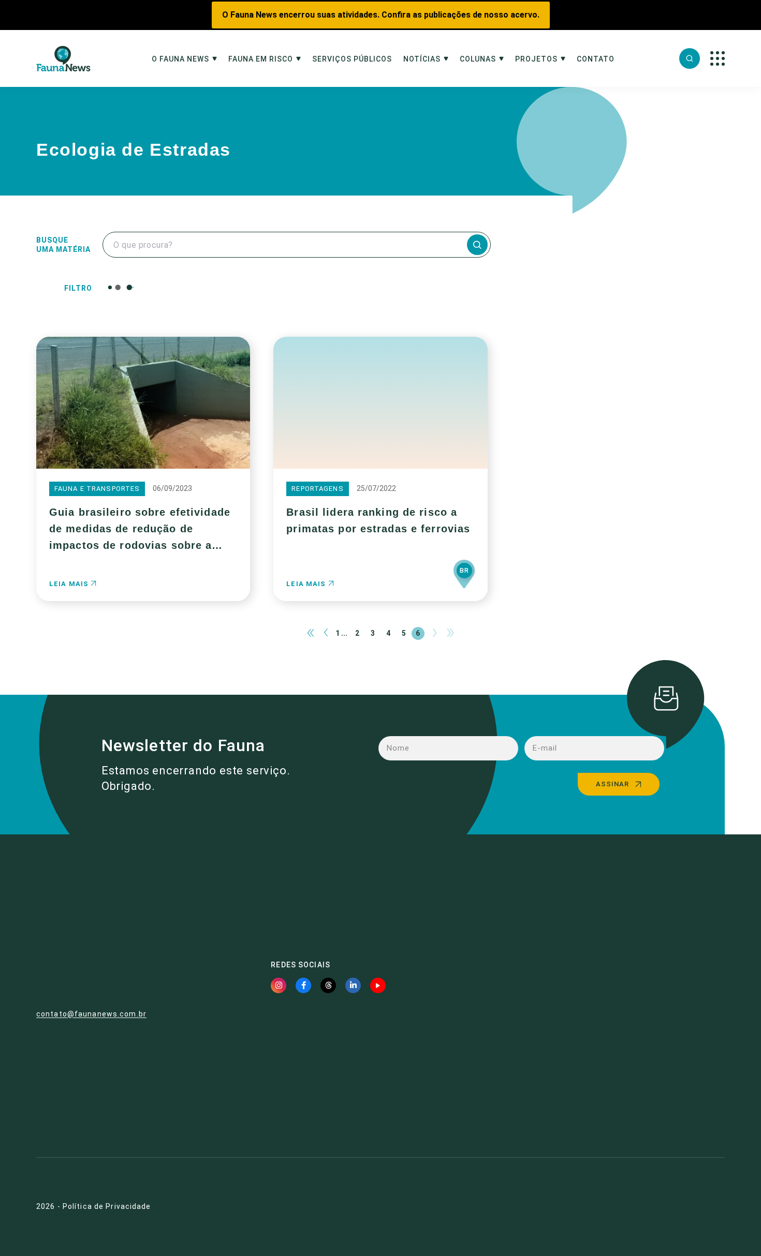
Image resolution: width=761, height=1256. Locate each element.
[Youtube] (378, 985)
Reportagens (317, 488)
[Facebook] (303, 985)
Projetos (536, 59)
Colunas (478, 59)
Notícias (422, 59)
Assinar (612, 784)
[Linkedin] (353, 985)
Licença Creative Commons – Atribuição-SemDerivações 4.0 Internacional (614, 1099)
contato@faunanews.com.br (91, 1014)
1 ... (341, 633)
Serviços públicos (352, 59)
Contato (595, 59)
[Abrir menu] (717, 58)
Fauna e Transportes (97, 488)
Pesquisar (356, 287)
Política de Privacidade (107, 1206)
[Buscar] (689, 58)
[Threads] (328, 985)
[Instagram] (278, 985)
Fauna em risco (260, 59)
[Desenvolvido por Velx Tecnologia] (674, 1206)
